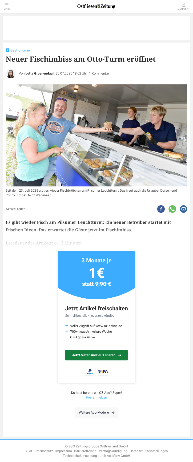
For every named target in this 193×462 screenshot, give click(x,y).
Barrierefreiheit (85, 451)
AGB (28, 451)
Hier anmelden (96, 397)
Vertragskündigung (113, 451)
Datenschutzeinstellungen (149, 451)
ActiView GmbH (118, 455)
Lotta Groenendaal (39, 73)
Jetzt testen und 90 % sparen (93, 355)
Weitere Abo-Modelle (94, 412)
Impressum (63, 451)
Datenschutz (43, 451)
